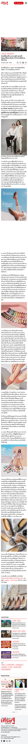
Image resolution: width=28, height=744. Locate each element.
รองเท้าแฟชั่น (4, 667)
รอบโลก (18, 620)
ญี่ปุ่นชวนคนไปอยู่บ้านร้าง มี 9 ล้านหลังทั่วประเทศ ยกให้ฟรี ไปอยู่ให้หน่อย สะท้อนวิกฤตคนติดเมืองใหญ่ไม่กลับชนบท (19, 625)
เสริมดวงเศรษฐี (16, 641)
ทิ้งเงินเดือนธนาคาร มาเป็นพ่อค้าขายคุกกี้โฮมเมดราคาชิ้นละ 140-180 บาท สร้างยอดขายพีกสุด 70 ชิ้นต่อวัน (19, 636)
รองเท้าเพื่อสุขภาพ (19, 665)
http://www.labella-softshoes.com (12, 578)
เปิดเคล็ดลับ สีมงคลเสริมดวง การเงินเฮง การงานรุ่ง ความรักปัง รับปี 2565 (19, 645)
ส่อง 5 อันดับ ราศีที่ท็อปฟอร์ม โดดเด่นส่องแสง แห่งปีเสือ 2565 (19, 655)
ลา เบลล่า (10, 667)
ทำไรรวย (3, 665)
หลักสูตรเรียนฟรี (10, 53)
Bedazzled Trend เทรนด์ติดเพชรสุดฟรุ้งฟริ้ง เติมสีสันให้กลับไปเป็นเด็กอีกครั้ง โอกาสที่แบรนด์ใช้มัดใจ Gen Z (7, 695)
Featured (4, 53)
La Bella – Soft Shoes (10, 580)
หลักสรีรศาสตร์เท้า (17, 667)
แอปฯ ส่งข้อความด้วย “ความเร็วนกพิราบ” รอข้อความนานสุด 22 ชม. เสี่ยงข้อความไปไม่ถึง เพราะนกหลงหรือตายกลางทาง (20, 698)
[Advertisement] (14, 21)
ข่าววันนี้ (14, 620)
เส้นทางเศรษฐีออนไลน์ (6, 669)
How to (22, 689)
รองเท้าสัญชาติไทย (10, 665)
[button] (11, 712)
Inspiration (9, 689)
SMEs (19, 631)
